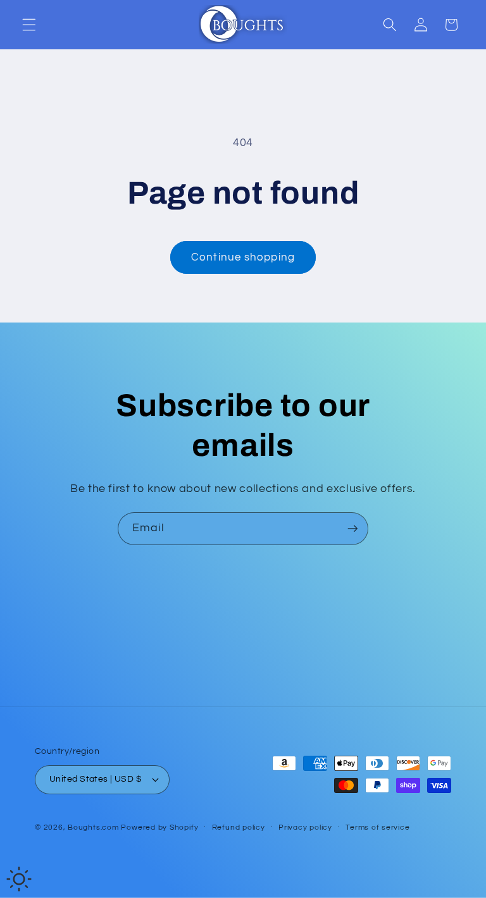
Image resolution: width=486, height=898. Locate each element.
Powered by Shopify (159, 827)
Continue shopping (243, 257)
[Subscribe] (352, 528)
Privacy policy (305, 827)
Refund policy (238, 827)
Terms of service (377, 827)
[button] (29, 24)
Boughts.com (93, 827)
